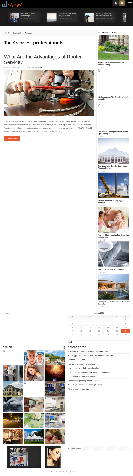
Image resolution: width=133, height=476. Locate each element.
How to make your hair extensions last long (85, 368)
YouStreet (38, 67)
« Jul (70, 342)
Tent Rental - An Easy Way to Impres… (67, 15)
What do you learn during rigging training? (85, 385)
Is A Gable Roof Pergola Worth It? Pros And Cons (88, 351)
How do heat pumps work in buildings (83, 364)
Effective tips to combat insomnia (81, 376)
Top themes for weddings (78, 360)
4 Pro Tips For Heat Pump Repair (111, 269)
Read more (12, 139)
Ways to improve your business (80, 389)
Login (115, 3)
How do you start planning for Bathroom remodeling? (89, 372)
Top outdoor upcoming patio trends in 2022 (85, 381)
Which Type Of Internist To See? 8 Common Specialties (90, 355)
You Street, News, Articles (13, 33)
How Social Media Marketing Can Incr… (29, 15)
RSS (122, 3)
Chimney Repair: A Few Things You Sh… (105, 15)
